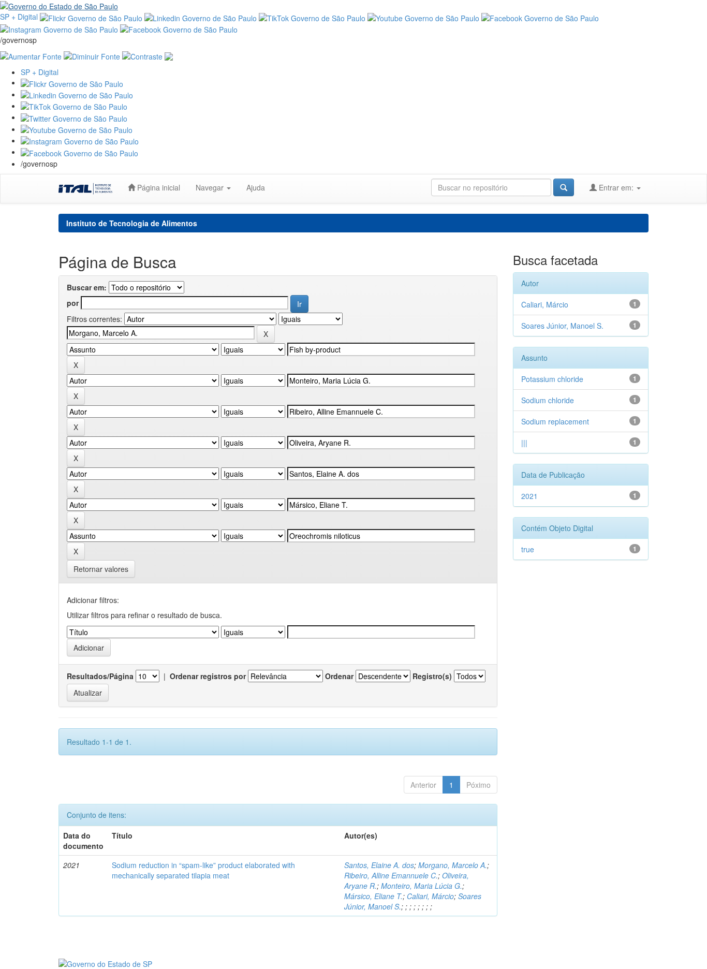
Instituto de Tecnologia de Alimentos (131, 223)
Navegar (211, 187)
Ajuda (255, 187)
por (73, 303)
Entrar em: (616, 187)
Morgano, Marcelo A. (452, 865)
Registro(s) (432, 676)
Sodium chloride (547, 400)
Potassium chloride (552, 379)
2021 (529, 496)
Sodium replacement (555, 421)
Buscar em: (87, 287)
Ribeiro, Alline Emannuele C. (391, 875)
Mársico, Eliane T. (373, 896)
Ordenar (339, 676)
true (527, 549)
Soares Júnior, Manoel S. (562, 325)
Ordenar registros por (208, 676)
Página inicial (157, 187)
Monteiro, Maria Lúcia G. (421, 885)
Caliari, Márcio (430, 896)
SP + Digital (19, 16)
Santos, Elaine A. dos (379, 865)
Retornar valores (100, 569)
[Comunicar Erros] (169, 55)
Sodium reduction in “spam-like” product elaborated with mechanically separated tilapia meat (203, 870)
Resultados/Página (100, 676)
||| (524, 442)
